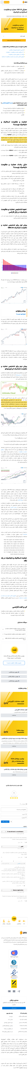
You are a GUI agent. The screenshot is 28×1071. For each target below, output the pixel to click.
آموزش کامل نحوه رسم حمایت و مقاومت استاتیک (13, 57)
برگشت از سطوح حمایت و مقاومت (16, 54)
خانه (24, 923)
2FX (26, 16)
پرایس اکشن (14, 507)
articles (23, 16)
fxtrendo (25, 534)
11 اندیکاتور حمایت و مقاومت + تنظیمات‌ (15, 52)
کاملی (18, 863)
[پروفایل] (4, 921)
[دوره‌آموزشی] (19, 921)
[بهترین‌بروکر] (8, 921)
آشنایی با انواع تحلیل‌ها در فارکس (16, 50)
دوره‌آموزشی (19, 923)
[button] (3, 36)
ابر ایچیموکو (19, 375)
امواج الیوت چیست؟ (21, 314)
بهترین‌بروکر (8, 923)
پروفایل (4, 923)
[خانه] (24, 921)
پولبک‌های (20, 500)
